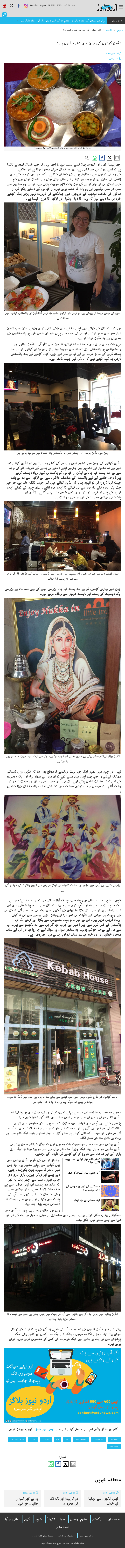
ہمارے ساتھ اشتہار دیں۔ (42, 1535)
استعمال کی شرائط (66, 1535)
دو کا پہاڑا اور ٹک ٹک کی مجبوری (64, 1501)
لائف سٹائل (62, 1526)
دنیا (62, 1519)
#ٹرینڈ (109, 30)
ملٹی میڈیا (12, 1519)
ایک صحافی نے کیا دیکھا (87, 1200)
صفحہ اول (113, 1519)
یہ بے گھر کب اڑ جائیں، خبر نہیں (27, 1501)
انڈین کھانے (46, 1439)
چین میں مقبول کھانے (17, 1439)
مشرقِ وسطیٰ (78, 1519)
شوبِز (38, 1519)
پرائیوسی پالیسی (86, 1535)
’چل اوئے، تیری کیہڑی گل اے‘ (83, 1173)
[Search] (4, 14)
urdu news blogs (81, 1439)
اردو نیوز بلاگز (114, 1439)
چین (67, 1439)
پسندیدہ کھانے (114, 1446)
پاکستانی (33, 1439)
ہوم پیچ (120, 30)
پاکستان (96, 1519)
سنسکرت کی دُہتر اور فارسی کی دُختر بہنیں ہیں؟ (83, 1188)
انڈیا (57, 1439)
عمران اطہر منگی (98, 1439)
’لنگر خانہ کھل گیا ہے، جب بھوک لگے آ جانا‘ (82, 1161)
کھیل (27, 1519)
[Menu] (121, 7)
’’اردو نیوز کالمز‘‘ (45, 1429)
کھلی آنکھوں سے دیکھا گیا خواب (103, 1501)
